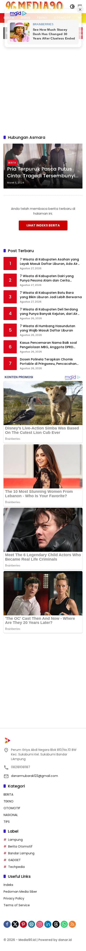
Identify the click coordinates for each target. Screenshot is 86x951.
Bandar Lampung (21, 853)
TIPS (7, 821)
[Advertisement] (43, 86)
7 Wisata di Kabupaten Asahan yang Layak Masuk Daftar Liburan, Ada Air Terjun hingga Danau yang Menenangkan (49, 261)
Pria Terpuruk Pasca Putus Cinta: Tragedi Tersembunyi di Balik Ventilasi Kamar (41, 172)
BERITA (12, 162)
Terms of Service (17, 905)
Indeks (8, 885)
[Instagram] (39, 924)
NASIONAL (11, 815)
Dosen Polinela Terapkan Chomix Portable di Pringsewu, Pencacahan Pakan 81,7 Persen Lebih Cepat (48, 361)
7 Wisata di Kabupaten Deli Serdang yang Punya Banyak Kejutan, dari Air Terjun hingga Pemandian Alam (49, 311)
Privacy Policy (14, 898)
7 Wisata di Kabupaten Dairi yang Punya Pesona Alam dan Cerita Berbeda (47, 278)
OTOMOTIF (12, 808)
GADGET (14, 860)
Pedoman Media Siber (20, 891)
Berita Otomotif (20, 846)
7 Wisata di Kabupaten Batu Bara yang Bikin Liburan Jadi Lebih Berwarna (51, 295)
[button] (72, 6)
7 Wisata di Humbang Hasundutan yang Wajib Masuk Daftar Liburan (47, 328)
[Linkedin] (47, 924)
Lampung (15, 839)
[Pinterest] (23, 924)
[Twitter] (15, 924)
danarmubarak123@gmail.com (34, 776)
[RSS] (72, 924)
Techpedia (16, 867)
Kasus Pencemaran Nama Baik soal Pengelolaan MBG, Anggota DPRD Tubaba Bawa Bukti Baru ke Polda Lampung (48, 345)
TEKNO (8, 801)
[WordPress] (31, 924)
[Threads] (56, 924)
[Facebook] (7, 924)
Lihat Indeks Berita (43, 225)
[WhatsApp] (64, 924)
